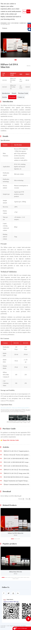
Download (12, 97)
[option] (15, 522)
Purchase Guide (23, 93)
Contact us (21, 97)
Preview (20, 499)
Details (14, 93)
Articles (4, 97)
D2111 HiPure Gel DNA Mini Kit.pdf (11, 496)
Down (27, 499)
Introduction (6, 93)
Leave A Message (22, 628)
